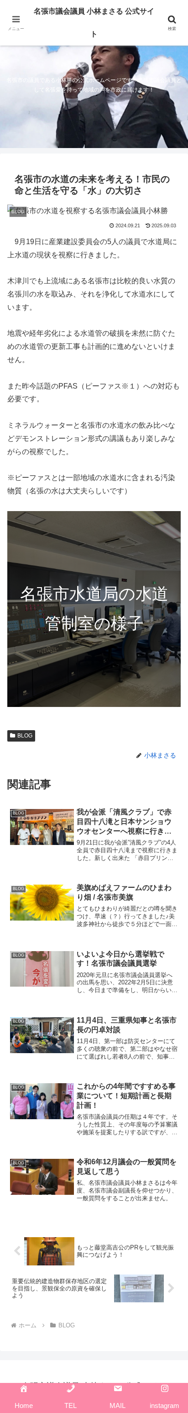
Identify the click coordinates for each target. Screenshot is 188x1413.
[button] (169, 1197)
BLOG (24, 735)
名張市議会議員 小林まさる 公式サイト (94, 22)
